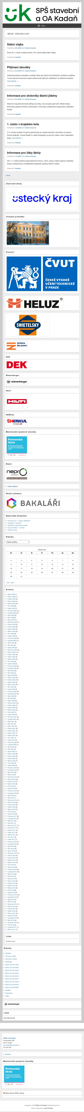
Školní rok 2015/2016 (12, 976)
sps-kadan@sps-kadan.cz (11, 1045)
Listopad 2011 (12, 927)
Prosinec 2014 (12, 895)
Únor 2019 (11, 786)
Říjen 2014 (11, 899)
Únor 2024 (11, 661)
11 (31, 564)
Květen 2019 (12, 781)
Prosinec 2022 (12, 691)
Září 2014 (11, 902)
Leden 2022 (11, 714)
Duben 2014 (11, 911)
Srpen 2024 (11, 647)
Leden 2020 (11, 765)
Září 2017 (11, 823)
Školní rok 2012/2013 (12, 967)
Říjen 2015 (11, 874)
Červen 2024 (12, 652)
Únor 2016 (11, 865)
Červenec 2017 (12, 825)
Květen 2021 (12, 731)
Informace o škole (11, 959)
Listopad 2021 (12, 719)
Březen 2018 (12, 809)
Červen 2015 (12, 881)
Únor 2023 (11, 687)
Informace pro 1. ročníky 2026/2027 (19, 521)
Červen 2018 (12, 802)
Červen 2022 (12, 703)
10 (21, 564)
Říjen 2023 (11, 671)
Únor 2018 (11, 811)
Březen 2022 (12, 710)
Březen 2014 (12, 913)
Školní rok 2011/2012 (12, 965)
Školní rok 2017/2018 (12, 982)
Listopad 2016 (12, 844)
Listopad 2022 (12, 694)
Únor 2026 (11, 606)
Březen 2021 (12, 735)
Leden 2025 (11, 636)
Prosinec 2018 (12, 791)
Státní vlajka (15, 44)
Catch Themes (48, 1108)
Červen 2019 (12, 779)
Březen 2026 (12, 603)
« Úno (8, 583)
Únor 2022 (11, 712)
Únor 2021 (11, 738)
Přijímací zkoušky (18, 67)
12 (42, 564)
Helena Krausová (30, 48)
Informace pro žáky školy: (24, 153)
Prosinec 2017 (12, 816)
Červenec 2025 (12, 622)
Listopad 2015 (12, 872)
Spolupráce (8, 993)
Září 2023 (11, 673)
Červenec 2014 (12, 904)
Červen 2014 (12, 906)
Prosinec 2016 (12, 842)
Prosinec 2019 (12, 768)
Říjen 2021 (11, 721)
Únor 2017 (11, 837)
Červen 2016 (12, 855)
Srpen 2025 (11, 620)
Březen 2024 (12, 659)
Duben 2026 (11, 601)
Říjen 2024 (11, 643)
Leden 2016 (11, 867)
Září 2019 (11, 775)
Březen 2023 (12, 684)
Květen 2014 (12, 909)
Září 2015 (11, 876)
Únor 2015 (11, 890)
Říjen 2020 (11, 747)
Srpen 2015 (11, 879)
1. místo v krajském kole (23, 124)
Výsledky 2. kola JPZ (14, 523)
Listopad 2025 (12, 613)
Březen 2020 (12, 761)
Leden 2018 (11, 814)
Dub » (13, 583)
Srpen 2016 (11, 851)
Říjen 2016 (11, 846)
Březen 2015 (12, 888)
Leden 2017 (11, 839)
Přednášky (8, 962)
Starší (7, 175)
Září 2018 (11, 798)
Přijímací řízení (12, 530)
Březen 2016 (12, 862)
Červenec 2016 (12, 853)
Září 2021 (11, 724)
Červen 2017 (12, 828)
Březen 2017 (12, 835)
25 (31, 572)
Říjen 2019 (11, 772)
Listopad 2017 (12, 818)
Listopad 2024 (12, 640)
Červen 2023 (12, 677)
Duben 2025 (11, 629)
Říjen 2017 (11, 821)
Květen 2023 (12, 680)
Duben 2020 (11, 758)
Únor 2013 (11, 925)
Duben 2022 (11, 707)
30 (11, 576)
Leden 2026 (11, 608)
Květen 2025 (12, 627)
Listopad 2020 (12, 744)
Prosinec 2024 (12, 638)
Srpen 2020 (11, 751)
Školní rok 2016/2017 (12, 979)
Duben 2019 (11, 784)
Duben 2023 (11, 682)
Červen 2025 (12, 624)
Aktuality (18, 57)
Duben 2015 (11, 885)
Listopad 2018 (12, 793)
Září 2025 (11, 617)
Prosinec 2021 (12, 717)
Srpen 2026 (11, 594)
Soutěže (8, 990)
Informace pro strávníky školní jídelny (32, 95)
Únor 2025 (11, 634)
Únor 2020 (11, 763)
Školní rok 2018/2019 (12, 984)
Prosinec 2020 (12, 742)
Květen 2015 (12, 883)
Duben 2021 (11, 733)
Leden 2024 (11, 664)
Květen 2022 (12, 705)
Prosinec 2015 (12, 869)
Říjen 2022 (11, 696)
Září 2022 (11, 698)
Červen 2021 (12, 728)
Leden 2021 (11, 740)
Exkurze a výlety (10, 956)
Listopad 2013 (12, 918)
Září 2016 (11, 848)
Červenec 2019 (12, 777)
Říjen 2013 (11, 920)
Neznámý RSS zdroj (14, 1093)
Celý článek (12, 81)
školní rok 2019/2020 (12, 987)
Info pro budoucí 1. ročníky (16, 528)
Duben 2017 (11, 832)
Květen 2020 (12, 756)
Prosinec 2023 (12, 666)
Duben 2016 (11, 860)
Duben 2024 (11, 657)
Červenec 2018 (12, 800)
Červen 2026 (12, 597)
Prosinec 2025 (12, 610)
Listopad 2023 (12, 668)
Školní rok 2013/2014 (12, 970)
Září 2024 (11, 645)
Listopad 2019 (12, 770)
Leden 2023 (11, 689)
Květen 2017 (12, 830)
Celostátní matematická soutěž (17, 525)
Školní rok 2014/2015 (12, 973)
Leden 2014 (11, 916)
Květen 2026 (12, 599)
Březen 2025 (12, 631)
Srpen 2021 (11, 726)
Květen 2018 (12, 805)
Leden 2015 (11, 892)
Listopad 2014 (12, 897)
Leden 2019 (11, 788)
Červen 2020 (12, 754)
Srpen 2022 (11, 701)
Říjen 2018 (11, 795)
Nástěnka (8, 1054)
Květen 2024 (12, 654)
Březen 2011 (12, 929)
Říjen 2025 (11, 615)
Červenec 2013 (12, 922)
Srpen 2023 (11, 675)
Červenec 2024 (12, 650)
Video (7, 996)
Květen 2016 (12, 858)
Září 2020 (11, 749)
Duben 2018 (11, 807)
